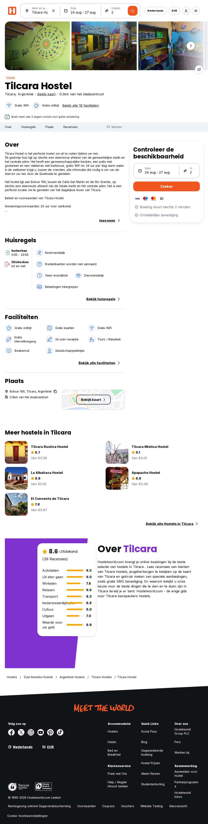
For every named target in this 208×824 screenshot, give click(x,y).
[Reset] (53, 11)
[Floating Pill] (191, 46)
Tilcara (10, 94)
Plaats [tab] (50, 127)
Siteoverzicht (178, 806)
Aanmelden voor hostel (185, 773)
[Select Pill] (186, 11)
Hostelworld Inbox (182, 794)
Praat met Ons (117, 773)
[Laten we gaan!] (133, 11)
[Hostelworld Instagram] (31, 732)
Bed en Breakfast (114, 752)
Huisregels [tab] (28, 127)
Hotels (112, 742)
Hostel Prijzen (150, 763)
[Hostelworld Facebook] (11, 732)
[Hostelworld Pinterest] (50, 732)
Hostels (113, 731)
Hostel (10, 77)
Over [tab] (8, 127)
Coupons (108, 806)
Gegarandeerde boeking (152, 752)
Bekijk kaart (46, 94)
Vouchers (127, 806)
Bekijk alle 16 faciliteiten (80, 105)
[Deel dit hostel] (199, 69)
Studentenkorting (153, 784)
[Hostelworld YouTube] (40, 732)
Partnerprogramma (186, 784)
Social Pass (149, 731)
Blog (144, 742)
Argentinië (25, 94)
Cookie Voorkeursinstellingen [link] (27, 816)
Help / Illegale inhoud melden (118, 784)
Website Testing (152, 806)
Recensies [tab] (70, 127)
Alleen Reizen (150, 773)
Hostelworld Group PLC (182, 731)
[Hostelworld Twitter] (21, 732)
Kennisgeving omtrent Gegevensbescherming (39, 806)
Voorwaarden (86, 806)
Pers (177, 742)
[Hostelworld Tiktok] (60, 732)
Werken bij (181, 752)
